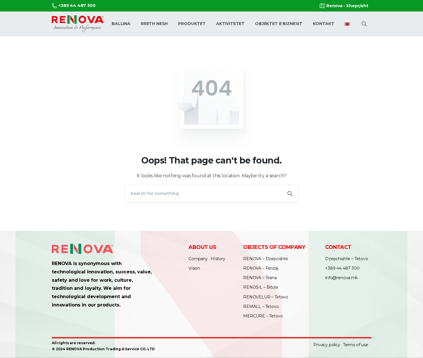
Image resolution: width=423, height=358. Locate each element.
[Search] (290, 193)
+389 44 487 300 (77, 5)
